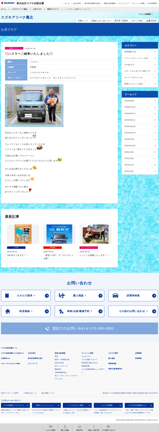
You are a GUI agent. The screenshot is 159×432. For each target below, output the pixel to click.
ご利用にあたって (29, 393)
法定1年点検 (59, 363)
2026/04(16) (130, 126)
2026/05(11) (129, 120)
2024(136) (129, 158)
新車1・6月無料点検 (62, 359)
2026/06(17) (130, 113)
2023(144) (129, 165)
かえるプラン (86, 356)
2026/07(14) (130, 107)
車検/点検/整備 (109, 3)
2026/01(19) (130, 146)
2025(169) (129, 152)
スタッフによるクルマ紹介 (10, 363)
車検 (56, 356)
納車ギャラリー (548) (133, 84)
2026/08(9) (129, 101)
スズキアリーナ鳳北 (19, 9)
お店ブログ (37, 9)
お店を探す (77, 3)
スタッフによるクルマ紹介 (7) (137, 71)
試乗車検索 (112, 363)
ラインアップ (123, 3)
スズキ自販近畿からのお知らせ (12, 353)
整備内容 (58, 369)
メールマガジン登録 (76, 405)
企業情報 (138, 353)
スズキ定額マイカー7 (89, 359)
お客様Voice (5, 358)
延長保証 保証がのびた (89, 363)
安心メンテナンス (61, 366)
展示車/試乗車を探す (93, 3)
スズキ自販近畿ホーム (9, 348)
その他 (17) (129, 65)
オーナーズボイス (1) (133, 77)
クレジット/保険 (138, 3)
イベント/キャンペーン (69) (136, 58)
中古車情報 (152, 3)
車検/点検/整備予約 (115, 369)
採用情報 (138, 358)
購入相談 (111, 358)
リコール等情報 (106, 405)
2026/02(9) (129, 139)
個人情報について (48, 393)
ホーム (67, 3)
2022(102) (129, 171)
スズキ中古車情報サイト (138, 405)
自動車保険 (85, 366)
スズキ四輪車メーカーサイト (13, 405)
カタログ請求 (113, 353)
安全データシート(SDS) (9, 393)
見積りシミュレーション (45, 405)
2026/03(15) (130, 133)
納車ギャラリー (53, 9)
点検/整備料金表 (60, 372)
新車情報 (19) (130, 52)
